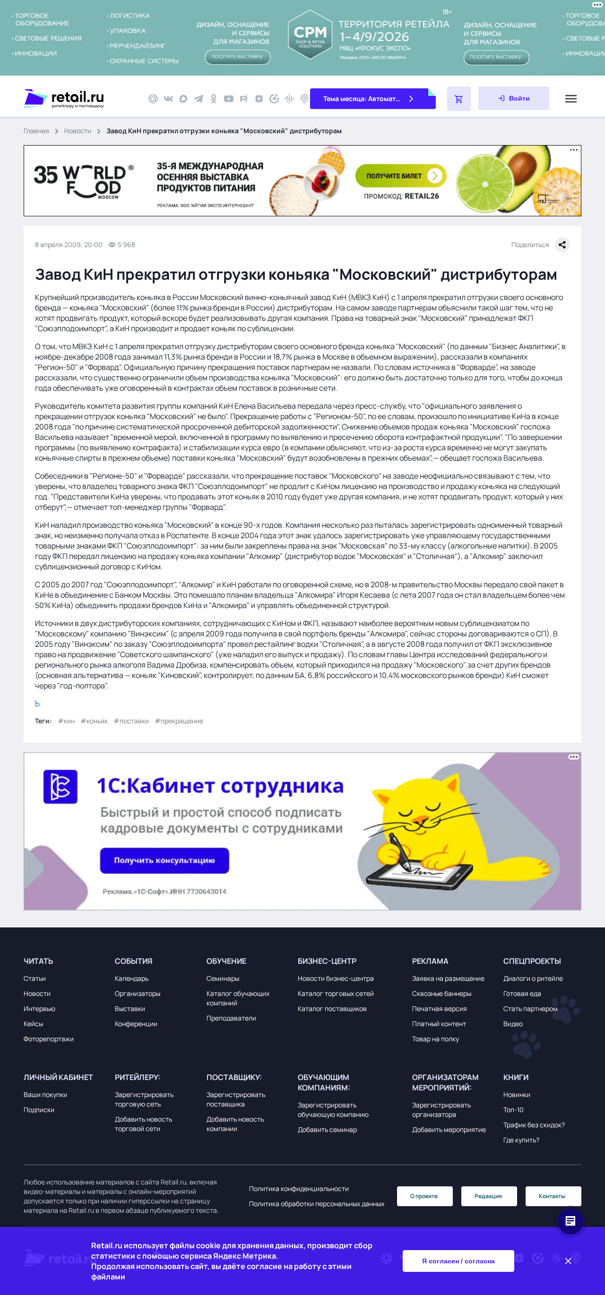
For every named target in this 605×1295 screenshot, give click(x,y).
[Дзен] (259, 99)
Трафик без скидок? (534, 1124)
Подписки (39, 1109)
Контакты (552, 1196)
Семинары (223, 978)
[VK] (168, 99)
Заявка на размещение (448, 978)
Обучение (226, 961)
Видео (513, 1023)
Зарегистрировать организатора (441, 1109)
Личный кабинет (58, 1077)
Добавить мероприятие (449, 1129)
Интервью (39, 1008)
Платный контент (439, 1023)
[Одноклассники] (213, 99)
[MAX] (183, 99)
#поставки (131, 720)
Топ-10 (513, 1109)
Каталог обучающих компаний (238, 998)
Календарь (131, 978)
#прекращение (179, 720)
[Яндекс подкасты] (274, 99)
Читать (38, 961)
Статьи (35, 978)
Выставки (130, 1008)
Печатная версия (439, 1008)
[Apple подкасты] (304, 99)
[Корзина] (459, 98)
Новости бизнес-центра (336, 978)
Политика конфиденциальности (299, 1188)
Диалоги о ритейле (533, 978)
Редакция (488, 1196)
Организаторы (137, 993)
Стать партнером (530, 1008)
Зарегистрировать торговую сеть (144, 1099)
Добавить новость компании (235, 1124)
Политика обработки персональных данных (316, 1203)
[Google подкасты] (289, 99)
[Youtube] (228, 99)
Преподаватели (231, 1017)
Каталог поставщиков (332, 1008)
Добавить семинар (327, 1129)
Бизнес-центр (327, 961)
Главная (36, 130)
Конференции (136, 1023)
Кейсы (33, 1023)
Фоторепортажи (49, 1038)
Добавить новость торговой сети (143, 1124)
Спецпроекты (532, 961)
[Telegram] (198, 99)
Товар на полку (435, 1038)
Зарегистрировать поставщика (236, 1099)
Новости (77, 130)
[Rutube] (244, 99)
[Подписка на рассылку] (153, 99)
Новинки (516, 1094)
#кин (66, 720)
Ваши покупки (45, 1094)
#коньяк (94, 720)
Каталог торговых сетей (336, 993)
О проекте (424, 1196)
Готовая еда (522, 993)
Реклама (430, 961)
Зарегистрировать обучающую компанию (333, 1109)
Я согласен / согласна (458, 1261)
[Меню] (571, 98)
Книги (515, 1077)
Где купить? (521, 1139)
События (134, 961)
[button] (67, 961)
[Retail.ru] (80, 98)
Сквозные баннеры (441, 993)
